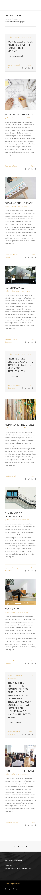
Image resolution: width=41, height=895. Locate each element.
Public (13, 520)
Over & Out (12, 609)
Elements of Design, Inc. (13, 19)
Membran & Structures (19, 424)
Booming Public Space (19, 203)
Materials (13, 476)
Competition (15, 118)
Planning (14, 339)
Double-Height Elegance (20, 770)
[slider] (32, 603)
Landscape (8, 339)
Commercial (18, 675)
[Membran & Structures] (20, 409)
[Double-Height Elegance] (20, 756)
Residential (16, 65)
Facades (15, 255)
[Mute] (27, 603)
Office (13, 612)
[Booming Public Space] (20, 188)
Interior (10, 65)
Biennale (17, 37)
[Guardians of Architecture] (20, 498)
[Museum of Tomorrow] (20, 94)
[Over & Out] (20, 590)
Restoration (11, 68)
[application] (20, 603)
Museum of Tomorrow (19, 114)
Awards (13, 206)
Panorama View (14, 287)
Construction (8, 166)
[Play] (7, 603)
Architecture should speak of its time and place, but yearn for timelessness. (20, 365)
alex (11, 37)
